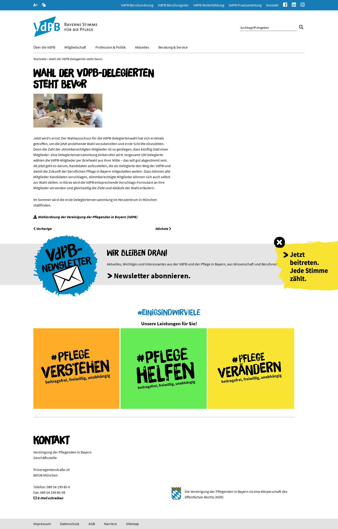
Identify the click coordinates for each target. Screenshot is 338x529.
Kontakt (272, 5)
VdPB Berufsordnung (137, 5)
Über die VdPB (44, 47)
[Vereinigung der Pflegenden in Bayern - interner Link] (65, 35)
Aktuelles (142, 47)
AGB (92, 523)
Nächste (162, 228)
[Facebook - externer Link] (285, 5)
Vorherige (44, 228)
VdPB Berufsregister (173, 5)
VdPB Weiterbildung (208, 5)
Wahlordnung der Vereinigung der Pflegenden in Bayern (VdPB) (87, 217)
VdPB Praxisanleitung (245, 5)
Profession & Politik (110, 47)
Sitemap (132, 523)
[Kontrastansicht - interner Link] (44, 5)
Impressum (42, 523)
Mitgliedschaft (75, 47)
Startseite (39, 59)
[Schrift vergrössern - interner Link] (35, 5)
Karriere (110, 523)
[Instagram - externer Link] (302, 5)
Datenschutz (69, 523)
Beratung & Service (173, 47)
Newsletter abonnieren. (152, 275)
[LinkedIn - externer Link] (293, 5)
